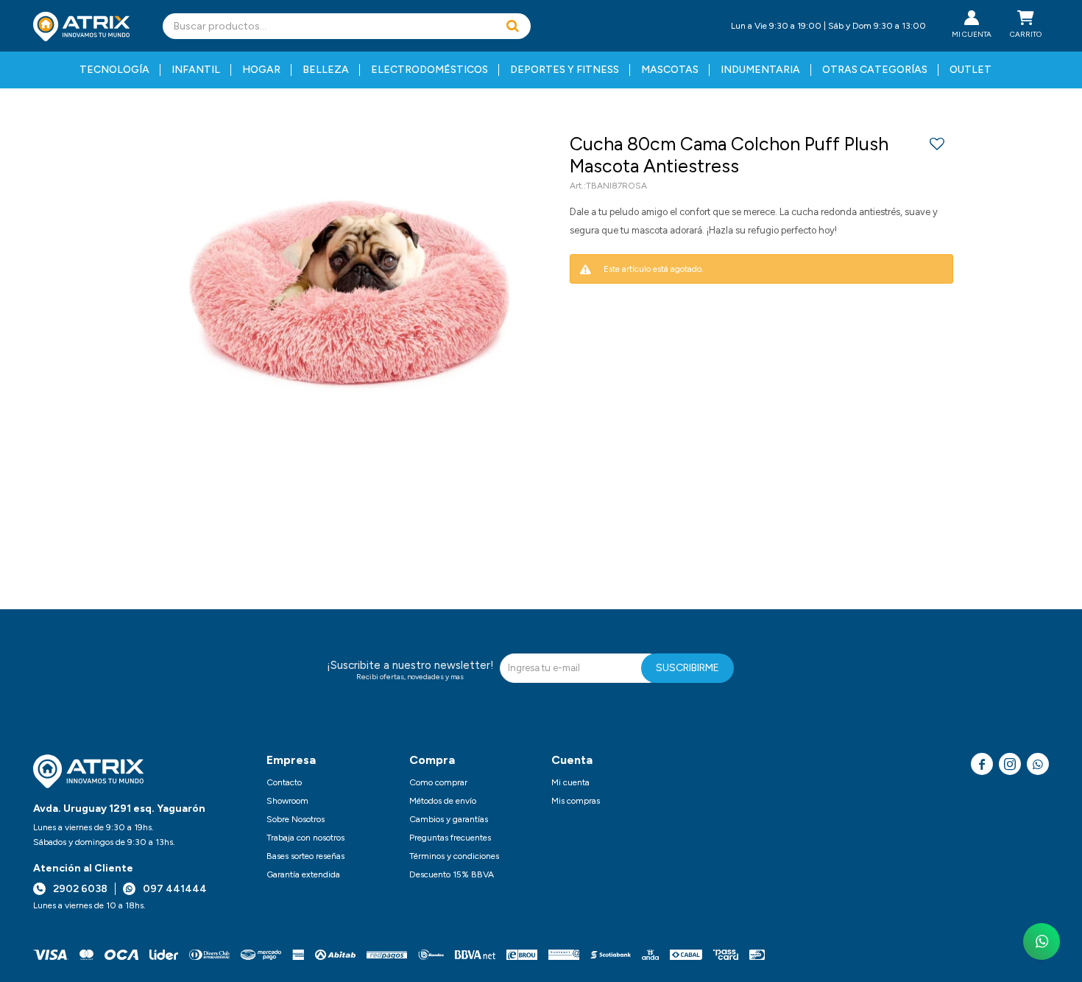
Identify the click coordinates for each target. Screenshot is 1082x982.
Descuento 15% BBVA (451, 874)
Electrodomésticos (429, 69)
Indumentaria (760, 69)
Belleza (326, 69)
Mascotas (670, 69)
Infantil (196, 69)
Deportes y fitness (564, 69)
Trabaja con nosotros (305, 837)
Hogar (261, 69)
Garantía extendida (303, 874)
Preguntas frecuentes (450, 837)
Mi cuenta (570, 782)
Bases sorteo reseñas (305, 856)
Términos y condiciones (454, 856)
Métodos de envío (442, 801)
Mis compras (575, 801)
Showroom (287, 801)
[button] (512, 26)
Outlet (970, 69)
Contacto (284, 782)
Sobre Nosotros (295, 819)
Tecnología (114, 69)
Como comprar (438, 782)
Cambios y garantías (448, 819)
